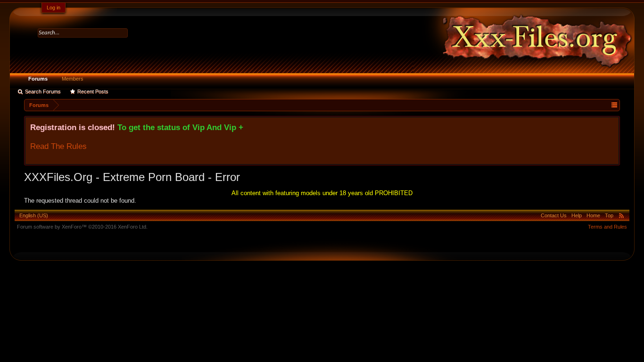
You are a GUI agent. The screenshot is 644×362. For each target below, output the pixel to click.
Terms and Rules (607, 227)
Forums (38, 79)
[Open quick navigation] (614, 105)
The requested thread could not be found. (80, 200)
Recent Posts (92, 91)
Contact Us (554, 215)
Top (609, 215)
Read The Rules (58, 146)
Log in (53, 7)
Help (576, 215)
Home (593, 215)
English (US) (33, 215)
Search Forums (43, 91)
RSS (621, 215)
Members (72, 79)
